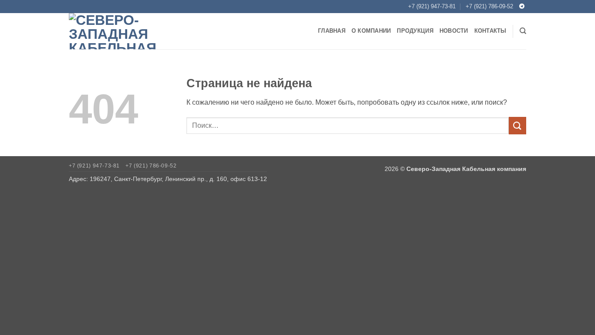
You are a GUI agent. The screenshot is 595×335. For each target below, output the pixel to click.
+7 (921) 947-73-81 (432, 6)
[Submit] (517, 125)
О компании (371, 30)
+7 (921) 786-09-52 (489, 6)
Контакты (490, 30)
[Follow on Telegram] (521, 6)
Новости (453, 30)
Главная (331, 30)
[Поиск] (523, 31)
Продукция (415, 30)
